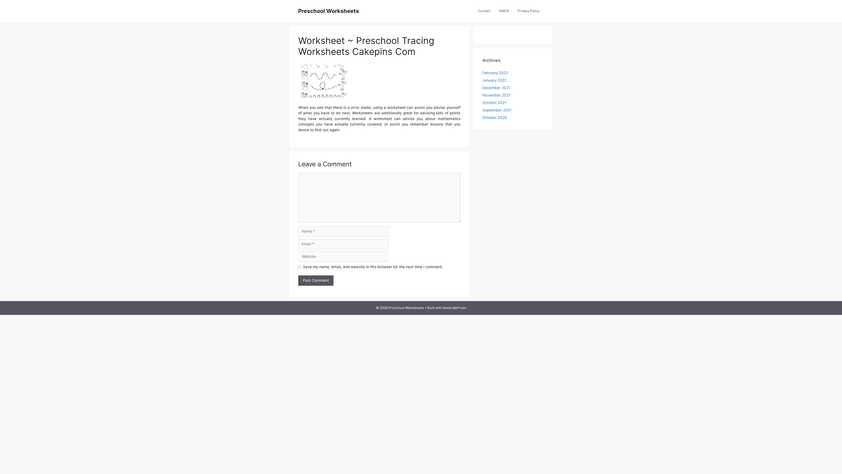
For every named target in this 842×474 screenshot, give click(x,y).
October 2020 (494, 117)
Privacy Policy (528, 11)
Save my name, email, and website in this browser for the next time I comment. (373, 267)
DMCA (504, 11)
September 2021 (497, 110)
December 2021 (496, 88)
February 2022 (495, 73)
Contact (484, 11)
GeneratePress (454, 308)
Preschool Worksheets (328, 11)
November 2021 (496, 95)
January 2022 (494, 80)
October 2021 (494, 103)
